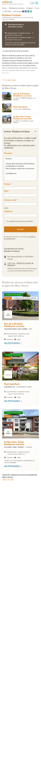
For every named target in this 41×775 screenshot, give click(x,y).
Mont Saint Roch (22, 107)
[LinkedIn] (28, 11)
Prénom (7, 184)
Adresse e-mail (10, 200)
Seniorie (7, 2)
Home (4, 8)
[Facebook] (26, 11)
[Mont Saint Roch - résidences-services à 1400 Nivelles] (20, 366)
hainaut (30, 8)
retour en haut (8, 480)
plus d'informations (12, 343)
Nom (6, 191)
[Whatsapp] (31, 11)
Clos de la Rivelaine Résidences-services (24, 96)
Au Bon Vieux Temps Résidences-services (23, 119)
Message (8, 153)
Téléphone (8, 211)
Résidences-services (16, 8)
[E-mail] (23, 11)
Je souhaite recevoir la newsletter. (20, 221)
